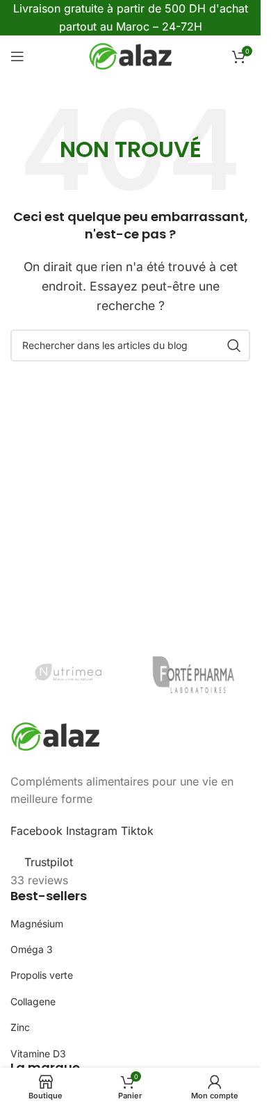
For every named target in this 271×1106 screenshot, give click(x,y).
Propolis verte (41, 975)
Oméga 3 (31, 949)
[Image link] (55, 735)
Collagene (33, 1001)
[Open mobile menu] (17, 56)
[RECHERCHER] (234, 345)
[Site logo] (130, 56)
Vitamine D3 (38, 1053)
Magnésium (36, 923)
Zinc (20, 1027)
